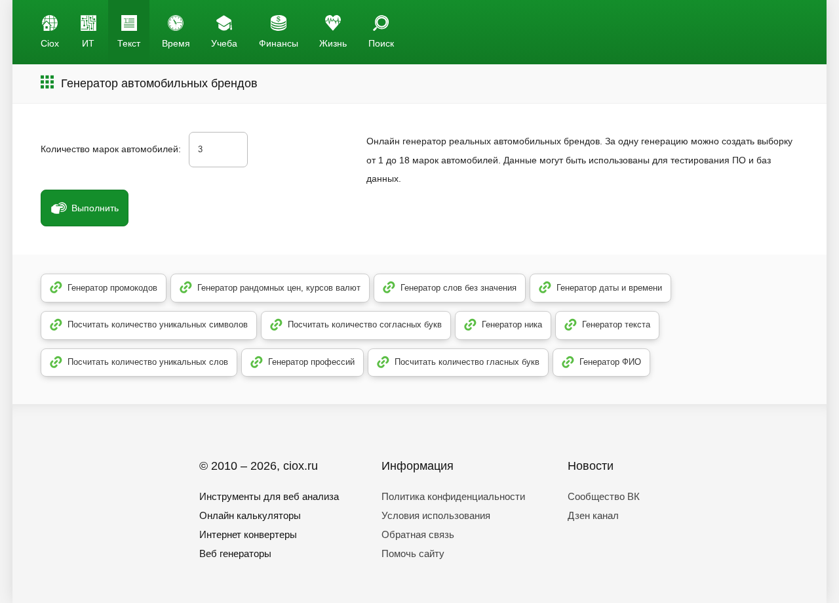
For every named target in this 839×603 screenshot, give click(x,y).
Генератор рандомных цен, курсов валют (279, 288)
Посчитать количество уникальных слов (148, 362)
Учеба (224, 43)
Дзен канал (593, 515)
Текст (128, 43)
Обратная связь (417, 534)
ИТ (88, 43)
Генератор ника (512, 324)
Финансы (278, 43)
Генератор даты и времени (609, 288)
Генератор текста (616, 324)
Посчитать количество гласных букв (467, 362)
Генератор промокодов (112, 288)
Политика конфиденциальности (453, 496)
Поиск (381, 43)
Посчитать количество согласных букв (365, 324)
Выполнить (95, 208)
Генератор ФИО (610, 362)
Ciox (50, 43)
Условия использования (435, 515)
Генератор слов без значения (458, 288)
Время (176, 43)
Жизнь (333, 43)
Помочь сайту (412, 553)
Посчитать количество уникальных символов (158, 324)
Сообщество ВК (604, 496)
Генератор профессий (311, 362)
